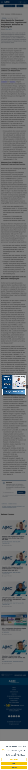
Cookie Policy (24, 757)
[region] (14, 755)
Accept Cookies (14, 767)
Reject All (14, 763)
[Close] (26, 743)
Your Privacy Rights (14, 759)
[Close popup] (24, 377)
